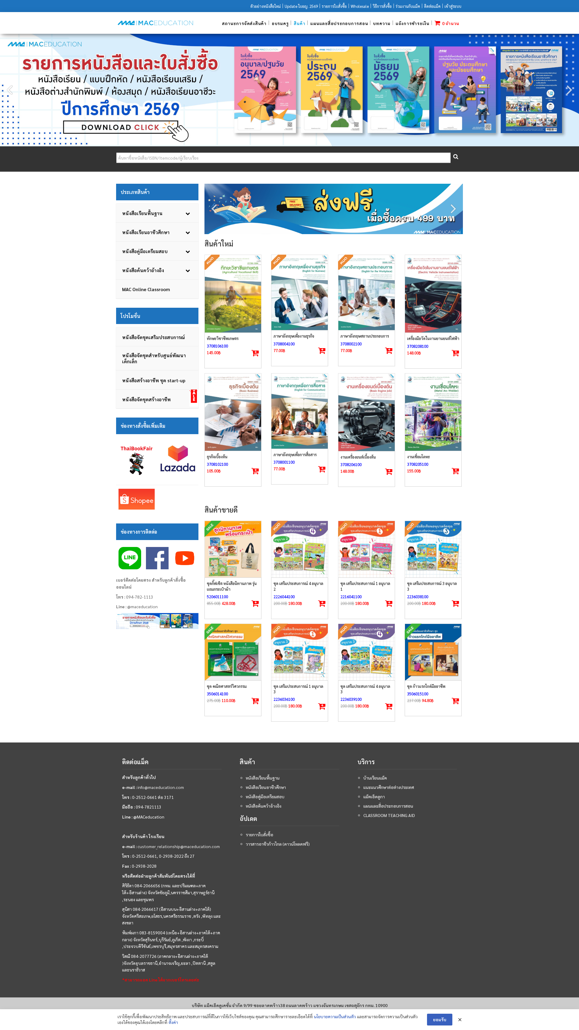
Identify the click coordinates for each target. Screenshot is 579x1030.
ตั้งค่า (173, 1022)
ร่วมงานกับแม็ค (408, 6)
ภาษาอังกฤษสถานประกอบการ (364, 336)
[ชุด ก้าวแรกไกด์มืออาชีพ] (433, 652)
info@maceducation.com (161, 787)
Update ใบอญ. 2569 (301, 6)
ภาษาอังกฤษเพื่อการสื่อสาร (295, 454)
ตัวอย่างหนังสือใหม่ (265, 6)
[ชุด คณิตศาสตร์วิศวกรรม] (233, 652)
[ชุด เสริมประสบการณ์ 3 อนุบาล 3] (433, 549)
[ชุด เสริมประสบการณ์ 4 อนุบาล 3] (366, 652)
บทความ (382, 23)
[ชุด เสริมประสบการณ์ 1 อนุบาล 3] (299, 652)
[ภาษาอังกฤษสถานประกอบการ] (366, 292)
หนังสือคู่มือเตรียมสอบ (265, 796)
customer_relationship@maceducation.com (179, 846)
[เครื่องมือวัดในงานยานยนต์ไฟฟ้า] (433, 293)
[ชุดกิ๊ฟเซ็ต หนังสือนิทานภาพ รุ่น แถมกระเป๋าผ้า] (233, 549)
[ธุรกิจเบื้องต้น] (233, 412)
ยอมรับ (439, 1019)
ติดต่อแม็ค (432, 6)
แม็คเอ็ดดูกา (374, 796)
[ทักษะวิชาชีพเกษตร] (233, 293)
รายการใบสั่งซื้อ (334, 6)
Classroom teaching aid (389, 815)
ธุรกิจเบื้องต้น (217, 456)
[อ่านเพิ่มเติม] (255, 353)
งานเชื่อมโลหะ (418, 456)
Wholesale (360, 6)
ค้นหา (455, 158)
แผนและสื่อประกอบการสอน (339, 23)
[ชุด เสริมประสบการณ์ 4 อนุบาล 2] (299, 549)
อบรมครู (280, 23)
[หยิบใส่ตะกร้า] (455, 353)
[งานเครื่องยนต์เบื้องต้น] (366, 412)
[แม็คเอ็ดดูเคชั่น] (155, 23)
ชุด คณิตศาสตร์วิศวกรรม (227, 686)
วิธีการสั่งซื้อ (382, 6)
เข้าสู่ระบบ (453, 6)
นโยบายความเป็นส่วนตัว (335, 1016)
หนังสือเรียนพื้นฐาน (263, 777)
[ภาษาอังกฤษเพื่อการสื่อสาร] (299, 411)
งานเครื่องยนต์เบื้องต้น (358, 456)
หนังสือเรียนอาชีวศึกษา (266, 787)
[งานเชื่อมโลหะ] (433, 412)
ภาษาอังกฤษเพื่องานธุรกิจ (294, 336)
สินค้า (299, 23)
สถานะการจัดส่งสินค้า (244, 23)
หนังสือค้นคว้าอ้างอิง (263, 806)
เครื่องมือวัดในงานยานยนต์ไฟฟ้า (433, 338)
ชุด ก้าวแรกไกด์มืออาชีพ (426, 686)
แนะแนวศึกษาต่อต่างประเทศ (388, 787)
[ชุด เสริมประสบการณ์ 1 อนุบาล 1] (366, 549)
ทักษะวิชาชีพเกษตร (223, 338)
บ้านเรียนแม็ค (375, 777)
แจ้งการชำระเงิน (412, 23)
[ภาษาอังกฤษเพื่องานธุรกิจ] (299, 292)
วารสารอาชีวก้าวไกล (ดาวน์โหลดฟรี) (278, 844)
